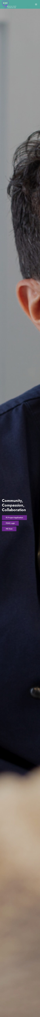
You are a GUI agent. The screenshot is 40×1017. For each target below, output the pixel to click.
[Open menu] (36, 4)
